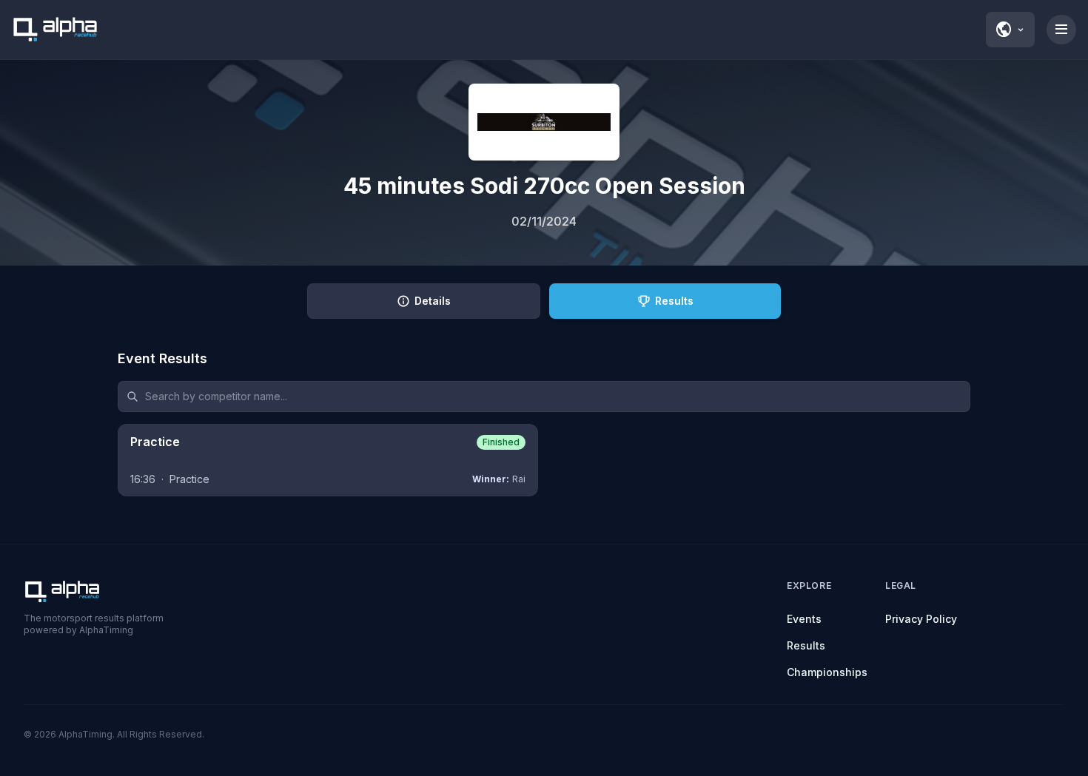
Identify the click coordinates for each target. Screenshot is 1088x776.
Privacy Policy (921, 619)
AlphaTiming (85, 734)
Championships (827, 672)
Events (804, 619)
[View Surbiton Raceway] (544, 122)
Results (806, 645)
